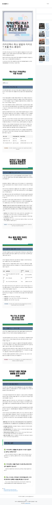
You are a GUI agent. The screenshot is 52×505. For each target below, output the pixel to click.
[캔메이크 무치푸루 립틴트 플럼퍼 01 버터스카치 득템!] (42, 42)
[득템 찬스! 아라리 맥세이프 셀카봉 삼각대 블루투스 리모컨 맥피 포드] (42, 34)
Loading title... (28, 503)
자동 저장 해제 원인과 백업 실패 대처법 (10, 489)
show (6, 82)
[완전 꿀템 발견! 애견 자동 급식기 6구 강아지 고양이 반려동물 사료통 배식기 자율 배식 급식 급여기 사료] (42, 49)
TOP (26, 500)
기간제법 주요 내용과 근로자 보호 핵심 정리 (11, 490)
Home (48, 3)
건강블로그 (5, 3)
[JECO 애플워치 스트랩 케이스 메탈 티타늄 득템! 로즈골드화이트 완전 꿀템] (42, 26)
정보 (4, 488)
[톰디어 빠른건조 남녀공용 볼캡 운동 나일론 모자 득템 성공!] (42, 58)
